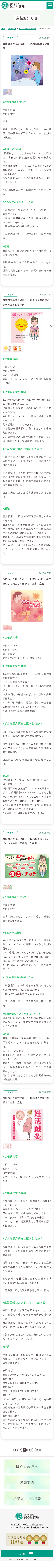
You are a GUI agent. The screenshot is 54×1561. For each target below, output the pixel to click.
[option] (27, 70)
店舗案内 (12, 28)
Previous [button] (3, 326)
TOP (3, 28)
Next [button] (50, 326)
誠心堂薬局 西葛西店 (27, 28)
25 (38, 1450)
